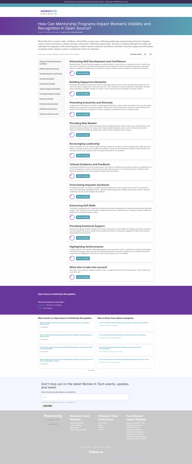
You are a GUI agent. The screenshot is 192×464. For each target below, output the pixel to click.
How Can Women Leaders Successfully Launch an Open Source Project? (123, 322)
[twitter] (102, 456)
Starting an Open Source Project (108, 325)
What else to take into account (49, 114)
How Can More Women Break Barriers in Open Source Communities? (122, 335)
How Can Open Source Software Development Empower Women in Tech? (124, 359)
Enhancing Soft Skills (46, 99)
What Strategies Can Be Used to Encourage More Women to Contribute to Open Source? (65, 323)
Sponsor (41, 308)
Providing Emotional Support (49, 104)
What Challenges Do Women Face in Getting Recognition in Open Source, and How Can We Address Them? (66, 360)
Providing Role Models (47, 79)
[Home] (49, 12)
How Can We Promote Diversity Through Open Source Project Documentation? (120, 347)
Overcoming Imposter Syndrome (50, 94)
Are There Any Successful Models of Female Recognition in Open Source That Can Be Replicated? (66, 347)
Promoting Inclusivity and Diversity (51, 73)
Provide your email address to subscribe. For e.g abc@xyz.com (58, 402)
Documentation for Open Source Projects (110, 351)
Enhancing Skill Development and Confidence (50, 62)
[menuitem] (77, 423)
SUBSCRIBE (47, 406)
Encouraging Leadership (47, 84)
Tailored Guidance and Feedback (50, 89)
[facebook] (83, 456)
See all (90, 370)
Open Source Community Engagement (110, 338)
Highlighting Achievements (48, 109)
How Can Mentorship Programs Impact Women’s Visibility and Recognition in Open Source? (66, 335)
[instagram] (95, 456)
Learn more (42, 305)
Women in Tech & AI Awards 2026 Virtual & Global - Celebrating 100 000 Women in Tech (99, 2)
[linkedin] (89, 456)
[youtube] (108, 456)
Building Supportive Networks (49, 68)
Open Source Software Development (109, 362)
